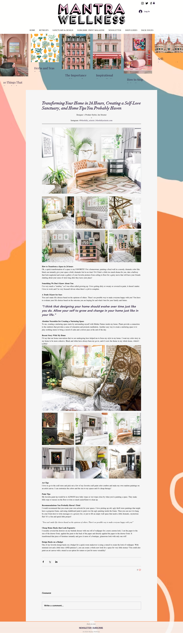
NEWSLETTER (85, 628)
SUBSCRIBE (98, 628)
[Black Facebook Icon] (151, 3)
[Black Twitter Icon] (146, 3)
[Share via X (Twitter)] (49, 562)
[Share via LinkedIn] (56, 562)
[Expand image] (58, 212)
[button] (154, 3)
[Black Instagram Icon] (142, 3)
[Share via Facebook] (43, 562)
